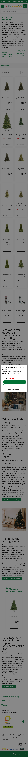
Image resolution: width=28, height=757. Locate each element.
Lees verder (12, 378)
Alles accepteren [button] (14, 382)
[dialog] (14, 378)
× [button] (24, 366)
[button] (14, 389)
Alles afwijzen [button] (14, 385)
